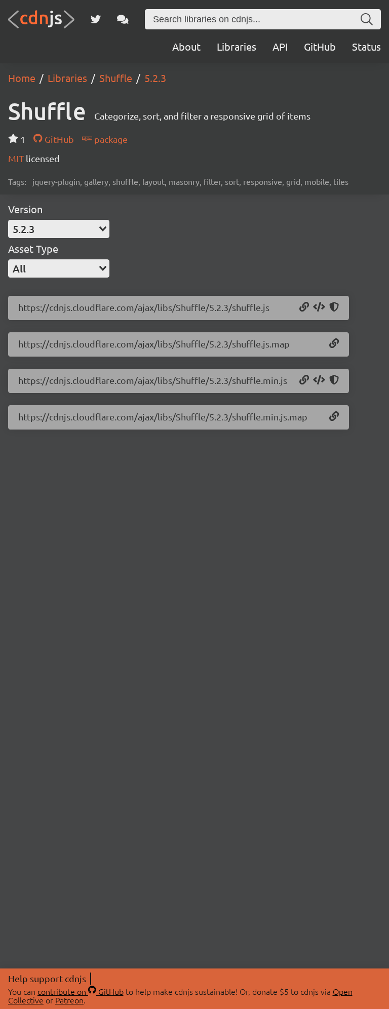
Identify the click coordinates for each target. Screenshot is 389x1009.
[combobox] (58, 229)
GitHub (320, 46)
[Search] (367, 19)
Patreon (69, 999)
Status (366, 46)
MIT (17, 158)
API (280, 46)
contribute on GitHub (80, 991)
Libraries (236, 46)
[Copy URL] (304, 307)
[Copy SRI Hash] (334, 307)
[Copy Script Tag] (319, 307)
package (110, 139)
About (186, 46)
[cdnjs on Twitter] (96, 19)
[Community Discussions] (123, 19)
